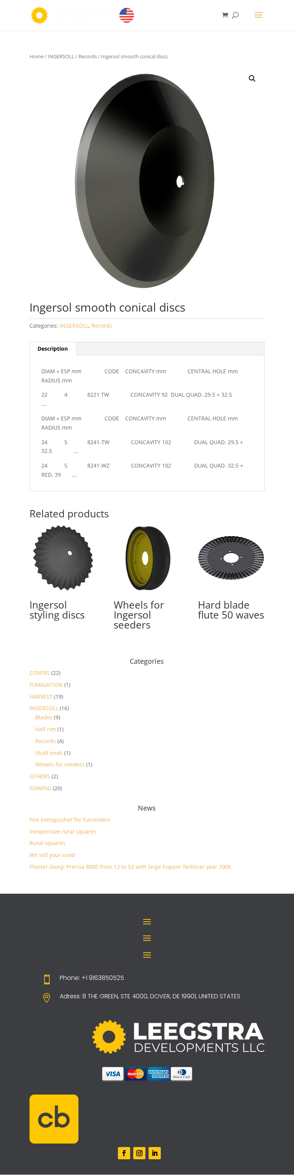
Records (87, 56)
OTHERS (39, 776)
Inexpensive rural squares (62, 831)
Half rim (45, 729)
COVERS (39, 672)
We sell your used (52, 854)
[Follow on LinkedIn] (155, 1153)
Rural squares (47, 843)
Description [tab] (53, 348)
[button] (252, 78)
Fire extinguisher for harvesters (69, 819)
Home (36, 56)
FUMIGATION (46, 684)
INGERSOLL (61, 56)
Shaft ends (49, 753)
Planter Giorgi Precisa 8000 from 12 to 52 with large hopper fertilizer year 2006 (130, 866)
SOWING (40, 788)
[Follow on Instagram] (139, 1153)
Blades (43, 717)
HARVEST (40, 696)
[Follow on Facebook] (124, 1153)
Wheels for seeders (60, 764)
